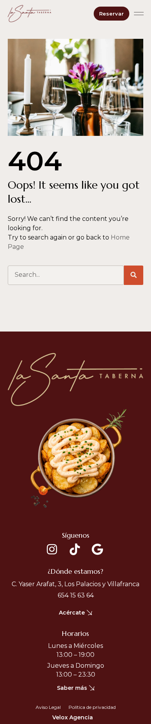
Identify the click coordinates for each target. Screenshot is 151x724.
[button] (139, 13)
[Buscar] (133, 275)
